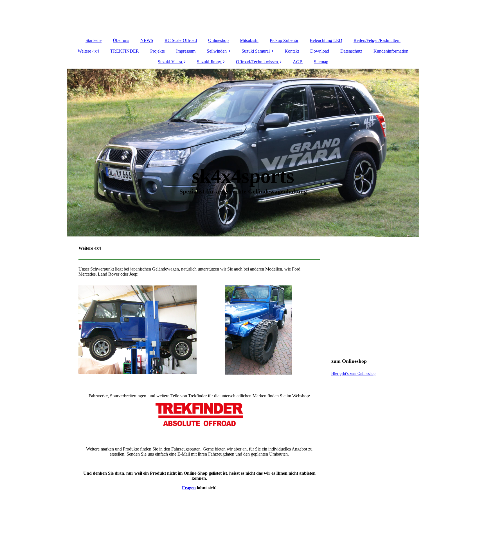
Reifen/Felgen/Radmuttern (377, 40)
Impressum (185, 51)
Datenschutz (351, 51)
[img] (243, 17)
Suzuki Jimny (209, 61)
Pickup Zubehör (284, 40)
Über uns (121, 40)
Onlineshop (218, 40)
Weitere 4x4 (88, 51)
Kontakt (292, 51)
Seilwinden (217, 51)
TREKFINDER (124, 51)
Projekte (157, 51)
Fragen (189, 487)
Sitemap (321, 61)
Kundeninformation (391, 51)
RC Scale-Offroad (181, 40)
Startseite (94, 40)
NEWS (146, 40)
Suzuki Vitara (170, 61)
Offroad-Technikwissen (257, 61)
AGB (298, 61)
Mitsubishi (249, 40)
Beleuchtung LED (326, 40)
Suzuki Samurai (256, 51)
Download (319, 51)
